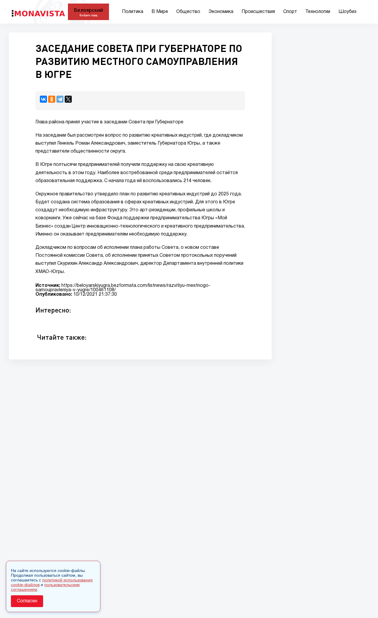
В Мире (159, 12)
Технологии (317, 12)
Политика (132, 12)
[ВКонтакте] (43, 99)
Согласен (27, 601)
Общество (188, 12)
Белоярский (88, 9)
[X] (68, 99)
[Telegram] (59, 99)
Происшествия (258, 12)
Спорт (290, 12)
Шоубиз (347, 12)
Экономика (220, 12)
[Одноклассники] (51, 99)
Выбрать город (88, 15)
